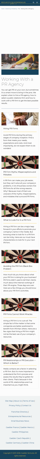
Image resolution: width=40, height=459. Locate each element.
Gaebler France (12, 427)
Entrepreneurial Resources (19, 416)
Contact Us (26, 406)
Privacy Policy (15, 406)
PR (18, 8)
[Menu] (37, 2)
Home (2, 8)
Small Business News (20, 421)
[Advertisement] (20, 32)
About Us (18, 401)
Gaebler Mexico (26, 427)
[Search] (33, 2)
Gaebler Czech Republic (19, 438)
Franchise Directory (19, 412)
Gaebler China (28, 443)
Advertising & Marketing (11, 8)
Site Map (9, 401)
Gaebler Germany (13, 443)
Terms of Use (28, 401)
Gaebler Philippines (20, 432)
